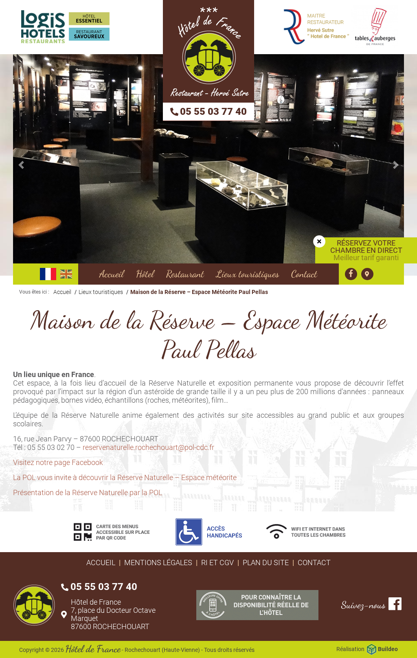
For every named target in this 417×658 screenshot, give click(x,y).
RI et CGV (217, 562)
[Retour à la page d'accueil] (208, 51)
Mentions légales (158, 562)
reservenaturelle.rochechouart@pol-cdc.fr (148, 447)
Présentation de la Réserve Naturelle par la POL (87, 492)
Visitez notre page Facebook (58, 462)
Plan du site (266, 562)
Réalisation (367, 649)
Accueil (100, 562)
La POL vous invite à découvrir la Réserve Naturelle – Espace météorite (125, 477)
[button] (21, 165)
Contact (314, 562)
